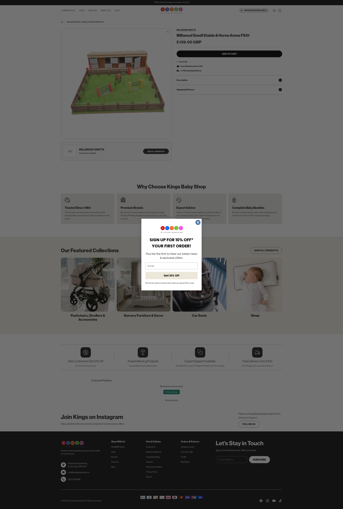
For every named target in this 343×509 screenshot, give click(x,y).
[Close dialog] (198, 222)
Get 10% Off (171, 275)
